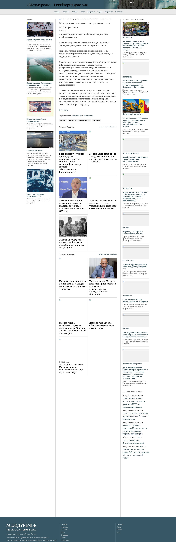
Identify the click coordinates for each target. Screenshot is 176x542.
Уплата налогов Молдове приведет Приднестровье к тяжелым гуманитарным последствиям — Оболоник (102, 287)
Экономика (88, 115)
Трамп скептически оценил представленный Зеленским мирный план (136, 416)
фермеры (96, 120)
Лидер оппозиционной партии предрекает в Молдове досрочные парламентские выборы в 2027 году (72, 205)
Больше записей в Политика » (108, 127)
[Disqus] (88, 406)
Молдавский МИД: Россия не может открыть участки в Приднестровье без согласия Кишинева (103, 204)
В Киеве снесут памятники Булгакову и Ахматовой (133, 440)
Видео (99, 12)
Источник (63, 110)
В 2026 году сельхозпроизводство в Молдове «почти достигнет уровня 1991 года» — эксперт (71, 367)
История (75, 12)
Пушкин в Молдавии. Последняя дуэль (36, 195)
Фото (83, 12)
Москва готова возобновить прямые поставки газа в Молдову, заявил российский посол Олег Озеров (72, 328)
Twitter (119, 527)
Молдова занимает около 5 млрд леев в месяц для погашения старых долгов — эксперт (103, 158)
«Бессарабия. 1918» (34, 150)
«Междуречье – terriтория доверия (57, 4)
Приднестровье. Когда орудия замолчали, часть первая (39, 84)
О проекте (109, 12)
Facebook (120, 524)
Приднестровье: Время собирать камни (36, 120)
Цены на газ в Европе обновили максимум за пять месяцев (101, 325)
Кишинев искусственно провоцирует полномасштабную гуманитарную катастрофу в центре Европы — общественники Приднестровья (71, 163)
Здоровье (91, 12)
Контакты (119, 12)
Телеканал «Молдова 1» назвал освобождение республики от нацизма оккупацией (71, 244)
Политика (65, 12)
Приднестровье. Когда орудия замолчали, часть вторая (39, 41)
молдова (63, 120)
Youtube (119, 529)
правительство (84, 120)
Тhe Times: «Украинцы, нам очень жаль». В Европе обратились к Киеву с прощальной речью (136, 452)
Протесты (72, 120)
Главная (56, 12)
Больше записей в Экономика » (108, 254)
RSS (118, 532)
